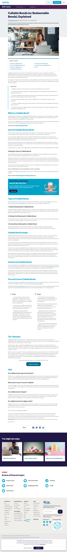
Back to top (36, 519)
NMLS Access (36, 510)
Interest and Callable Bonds (42, 63)
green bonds (22, 203)
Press (25, 506)
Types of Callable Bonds (16, 67)
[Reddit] (43, 428)
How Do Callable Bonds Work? (18, 65)
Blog (24, 515)
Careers (25, 514)
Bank (5, 503)
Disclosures (36, 506)
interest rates (27, 147)
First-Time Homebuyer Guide (19, 516)
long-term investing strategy (36, 283)
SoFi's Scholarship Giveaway (19, 520)
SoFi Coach (6, 525)
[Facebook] (33, 428)
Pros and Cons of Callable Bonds (43, 65)
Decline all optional (28, 547)
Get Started (57, 2)
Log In (48, 2)
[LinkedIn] (40, 428)
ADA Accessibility (37, 514)
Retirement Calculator (18, 518)
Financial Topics (17, 504)
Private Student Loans (8, 508)
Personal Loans (7, 504)
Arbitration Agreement (47, 516)
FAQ (37, 67)
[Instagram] (44, 525)
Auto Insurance (7, 514)
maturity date (25, 117)
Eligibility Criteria (36, 512)
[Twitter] (37, 428)
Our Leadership (26, 504)
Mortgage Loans (7, 510)
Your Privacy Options (28, 520)
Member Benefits (27, 510)
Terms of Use (36, 504)
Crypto (5, 519)
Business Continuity (37, 515)
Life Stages (16, 506)
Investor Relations (27, 508)
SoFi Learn (16, 503)
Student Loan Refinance (8, 506)
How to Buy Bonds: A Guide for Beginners (26, 175)
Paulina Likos (13, 20)
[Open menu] (63, 2)
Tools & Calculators (17, 508)
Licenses (35, 508)
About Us (25, 503)
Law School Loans (7, 521)
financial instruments (21, 286)
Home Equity (6, 512)
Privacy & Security (37, 503)
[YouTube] (47, 525)
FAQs (25, 517)
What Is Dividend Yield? (21, 125)
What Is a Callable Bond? (16, 63)
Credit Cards (6, 517)
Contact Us (26, 512)
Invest (5, 515)
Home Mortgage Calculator (19, 513)
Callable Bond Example (16, 69)
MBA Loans (6, 523)
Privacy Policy (58, 515)
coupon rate (22, 123)
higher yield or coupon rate (53, 266)
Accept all (38, 547)
